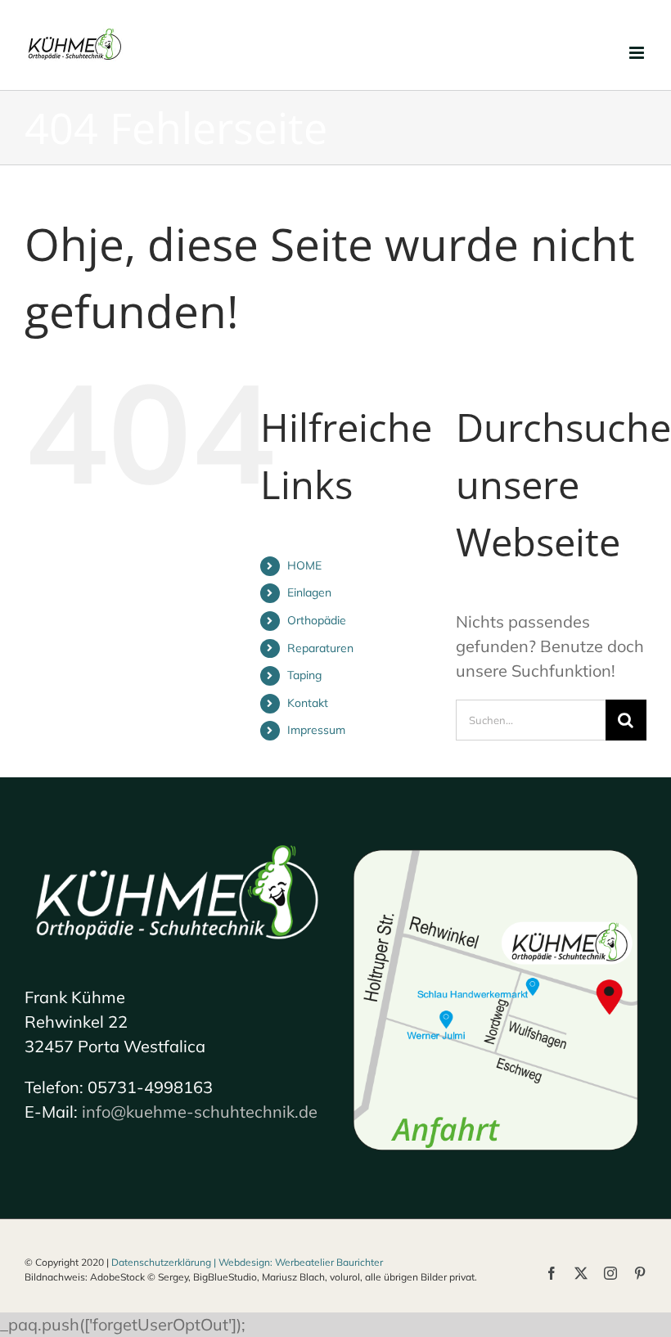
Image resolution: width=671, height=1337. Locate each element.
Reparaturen (320, 648)
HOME (304, 565)
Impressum (316, 730)
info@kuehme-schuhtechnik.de (199, 1111)
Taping (304, 675)
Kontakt (307, 703)
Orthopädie (316, 620)
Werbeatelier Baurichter (329, 1262)
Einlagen (309, 592)
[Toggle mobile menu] (637, 52)
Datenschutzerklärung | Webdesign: (193, 1262)
